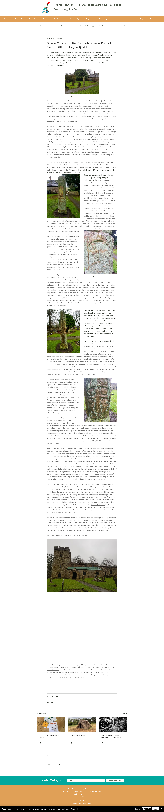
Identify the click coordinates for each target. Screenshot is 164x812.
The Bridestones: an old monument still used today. (111, 736)
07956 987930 (86, 794)
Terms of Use (87, 804)
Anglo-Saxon (52, 26)
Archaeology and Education (95, 26)
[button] (124, 26)
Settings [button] (137, 809)
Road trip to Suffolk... (79, 735)
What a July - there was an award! (49, 736)
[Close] (162, 808)
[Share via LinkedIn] (57, 697)
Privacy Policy (77, 804)
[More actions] (116, 38)
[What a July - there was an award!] (51, 724)
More (111, 26)
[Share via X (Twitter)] (52, 697)
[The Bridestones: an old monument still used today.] (113, 724)
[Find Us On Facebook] (80, 800)
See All (125, 713)
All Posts (40, 26)
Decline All (146, 809)
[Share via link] (62, 697)
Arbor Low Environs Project (71, 26)
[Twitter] (83, 800)
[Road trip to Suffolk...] (82, 724)
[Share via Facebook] (48, 697)
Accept (156, 809)
